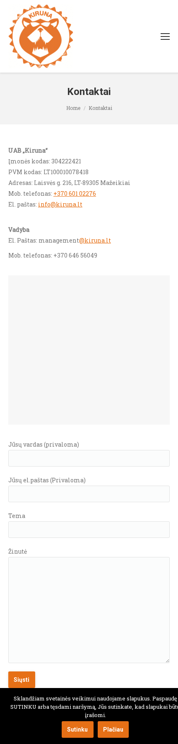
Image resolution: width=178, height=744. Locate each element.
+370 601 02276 (74, 193)
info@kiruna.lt (60, 204)
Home (73, 108)
